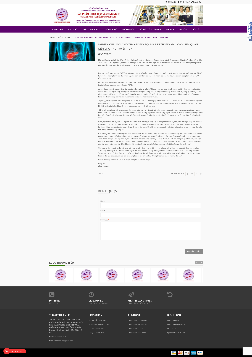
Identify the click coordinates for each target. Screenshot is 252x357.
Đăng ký (197, 2)
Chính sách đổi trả (135, 328)
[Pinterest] (201, 174)
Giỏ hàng (171, 2)
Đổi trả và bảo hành (97, 328)
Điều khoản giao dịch (176, 324)
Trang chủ (55, 38)
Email (102, 211)
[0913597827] (7, 351)
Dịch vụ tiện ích (173, 328)
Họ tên (102, 201)
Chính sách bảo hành (137, 332)
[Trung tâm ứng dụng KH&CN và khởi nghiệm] (126, 15)
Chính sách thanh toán (137, 320)
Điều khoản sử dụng (175, 320)
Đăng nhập (184, 2)
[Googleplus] (196, 174)
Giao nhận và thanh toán (99, 324)
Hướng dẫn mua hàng (98, 320)
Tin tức (67, 38)
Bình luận (104, 220)
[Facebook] (187, 174)
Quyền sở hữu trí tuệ (176, 332)
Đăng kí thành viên (96, 332)
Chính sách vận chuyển (138, 324)
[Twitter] (192, 174)
